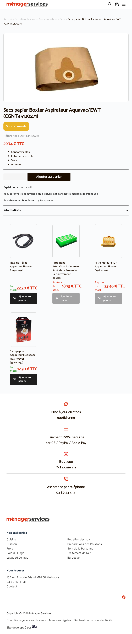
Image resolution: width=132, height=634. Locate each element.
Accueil (7, 19)
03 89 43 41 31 (44, 200)
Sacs (62, 19)
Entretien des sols (26, 19)
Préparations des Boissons (84, 544)
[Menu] (123, 4)
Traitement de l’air (79, 553)
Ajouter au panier (49, 177)
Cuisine (11, 539)
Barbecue (73, 557)
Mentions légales (60, 620)
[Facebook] (123, 597)
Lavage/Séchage (17, 557)
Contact (12, 586)
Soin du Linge (15, 553)
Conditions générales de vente (26, 620)
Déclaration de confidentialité (93, 620)
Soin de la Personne (80, 548)
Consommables (48, 19)
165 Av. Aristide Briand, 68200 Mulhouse (33, 577)
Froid (10, 548)
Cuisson (12, 544)
